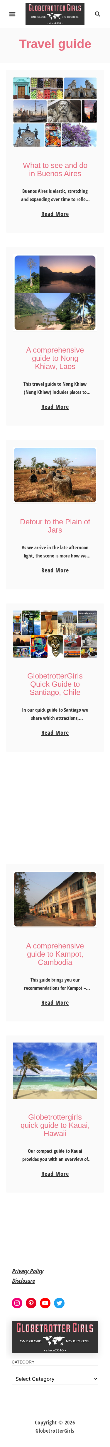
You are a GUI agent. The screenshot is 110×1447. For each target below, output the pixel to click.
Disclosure (23, 1281)
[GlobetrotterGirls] (55, 13)
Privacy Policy (27, 1271)
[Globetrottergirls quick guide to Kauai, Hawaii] (55, 1071)
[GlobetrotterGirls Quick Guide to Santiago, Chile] (55, 634)
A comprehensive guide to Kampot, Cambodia (55, 954)
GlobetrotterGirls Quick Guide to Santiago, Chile (55, 684)
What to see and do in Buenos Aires (55, 169)
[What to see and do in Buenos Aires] (55, 112)
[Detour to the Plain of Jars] (55, 475)
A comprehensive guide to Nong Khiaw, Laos (55, 358)
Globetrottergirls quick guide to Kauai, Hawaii (55, 1125)
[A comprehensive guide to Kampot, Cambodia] (55, 899)
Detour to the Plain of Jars (55, 525)
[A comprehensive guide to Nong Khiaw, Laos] (55, 293)
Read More (55, 214)
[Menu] (12, 14)
